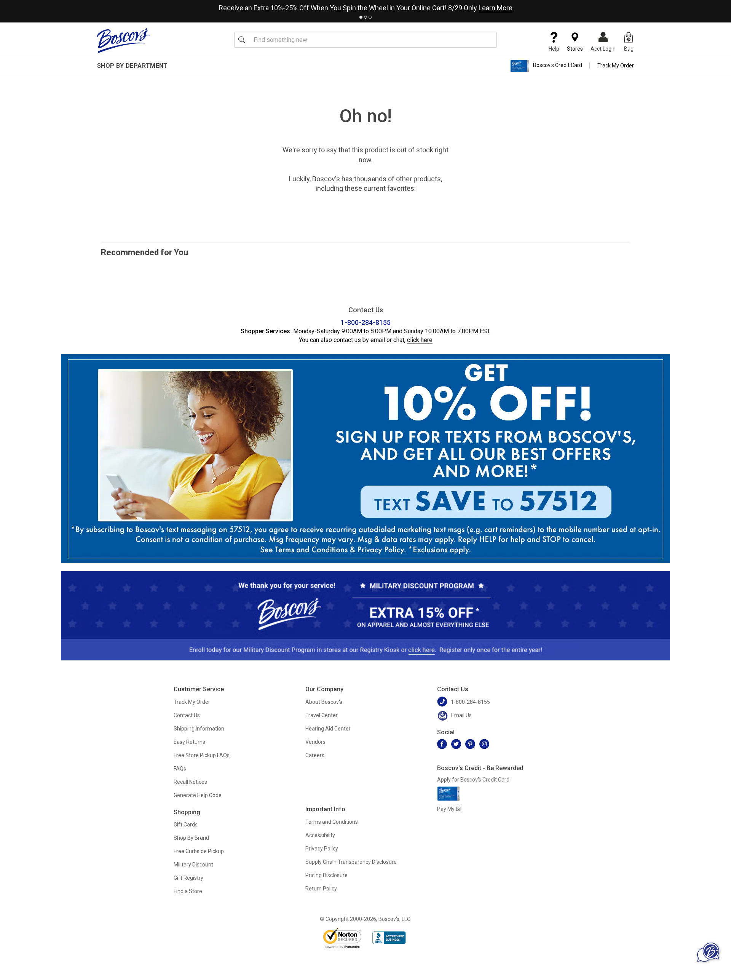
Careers (314, 755)
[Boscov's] (123, 40)
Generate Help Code (198, 795)
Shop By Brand (191, 838)
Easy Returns (189, 742)
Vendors (315, 742)
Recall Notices (190, 782)
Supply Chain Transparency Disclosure (351, 862)
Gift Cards (186, 825)
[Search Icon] (241, 39)
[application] (708, 952)
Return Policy (321, 888)
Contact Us (187, 715)
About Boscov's (323, 702)
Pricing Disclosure (326, 875)
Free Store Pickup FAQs (202, 755)
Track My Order (615, 65)
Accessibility (320, 835)
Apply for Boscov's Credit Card (473, 780)
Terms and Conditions (331, 822)
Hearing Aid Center (328, 729)
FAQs (180, 769)
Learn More (495, 8)
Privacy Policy (321, 849)
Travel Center (321, 715)
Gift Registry (188, 878)
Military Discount (193, 865)
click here (420, 340)
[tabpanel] (365, 6)
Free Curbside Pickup (199, 851)
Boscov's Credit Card (557, 65)
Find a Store (188, 891)
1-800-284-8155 (366, 322)
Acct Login (603, 49)
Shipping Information (199, 729)
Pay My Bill (450, 809)
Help (554, 49)
